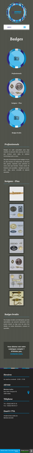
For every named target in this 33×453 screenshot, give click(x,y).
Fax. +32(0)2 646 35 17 (10, 405)
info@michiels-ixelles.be (11, 415)
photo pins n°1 (16, 194)
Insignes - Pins (16, 103)
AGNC (16, 451)
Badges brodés (16, 133)
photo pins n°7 (16, 298)
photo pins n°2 (16, 211)
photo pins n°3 (16, 229)
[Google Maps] (28, 392)
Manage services (25, 450)
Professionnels (16, 73)
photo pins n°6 (16, 281)
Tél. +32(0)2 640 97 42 (10, 403)
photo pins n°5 (16, 263)
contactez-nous (16, 354)
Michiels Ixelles (16, 12)
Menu (9, 27)
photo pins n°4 (16, 246)
